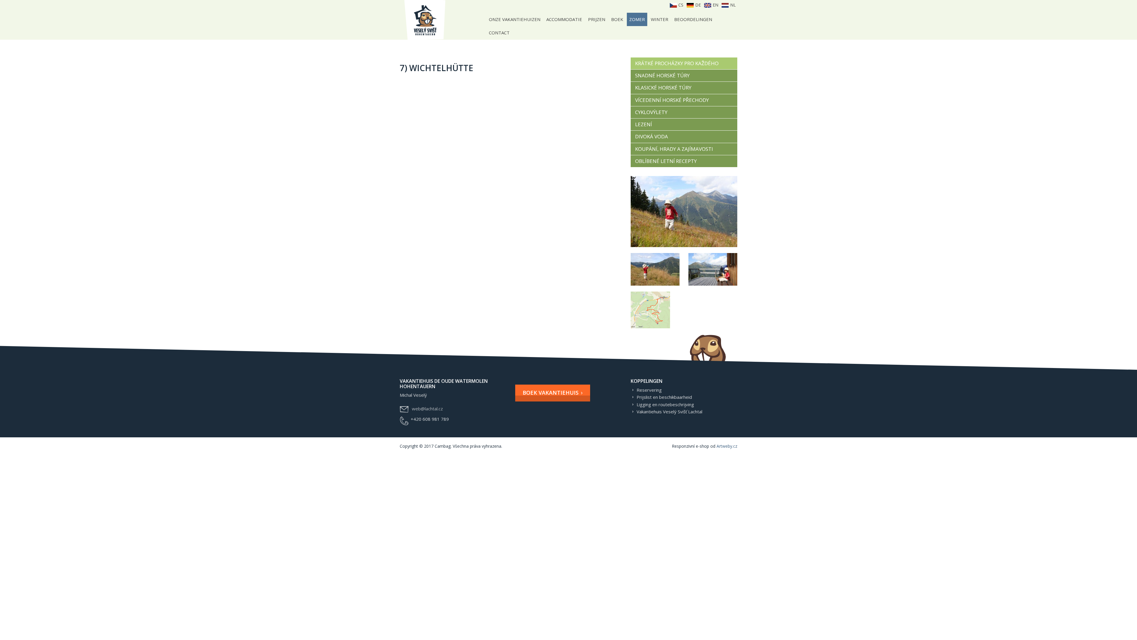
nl (732, 5)
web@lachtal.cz (427, 409)
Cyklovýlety (651, 112)
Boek (617, 19)
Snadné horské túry (662, 75)
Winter (659, 19)
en (715, 5)
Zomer (637, 19)
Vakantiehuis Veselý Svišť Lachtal (669, 412)
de (697, 5)
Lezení (643, 124)
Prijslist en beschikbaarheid (664, 397)
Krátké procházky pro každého (677, 63)
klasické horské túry (663, 87)
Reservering (649, 390)
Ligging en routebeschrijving (665, 404)
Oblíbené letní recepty (666, 161)
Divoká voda (651, 136)
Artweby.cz (727, 446)
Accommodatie (564, 19)
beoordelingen (693, 19)
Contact (499, 33)
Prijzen (596, 19)
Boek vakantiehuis (551, 392)
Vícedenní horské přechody (672, 100)
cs (680, 5)
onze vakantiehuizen (514, 19)
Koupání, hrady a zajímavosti (674, 148)
